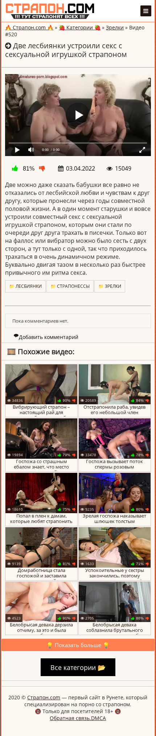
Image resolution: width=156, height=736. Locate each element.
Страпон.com (43, 697)
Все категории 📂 (78, 667)
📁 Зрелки (109, 286)
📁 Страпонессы (70, 286)
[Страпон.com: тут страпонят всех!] (50, 11)
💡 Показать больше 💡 (78, 645)
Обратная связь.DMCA (78, 718)
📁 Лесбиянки (25, 286)
